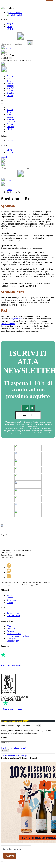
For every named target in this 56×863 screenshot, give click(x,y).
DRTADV (24, 721)
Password (5, 743)
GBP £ (9, 26)
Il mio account (13, 613)
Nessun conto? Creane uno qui (14, 756)
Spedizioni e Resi (14, 633)
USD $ (10, 29)
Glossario (11, 629)
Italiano (18, 12)
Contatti (10, 602)
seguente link (16, 319)
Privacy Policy (13, 638)
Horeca (10, 598)
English (18, 15)
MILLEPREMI (13, 615)
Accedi (4, 157)
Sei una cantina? (14, 600)
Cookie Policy (13, 641)
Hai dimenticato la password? (13, 748)
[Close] (2, 103)
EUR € (10, 24)
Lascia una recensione (11, 666)
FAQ (9, 626)
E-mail (4, 737)
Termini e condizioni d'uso (18, 636)
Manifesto (11, 595)
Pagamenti (11, 631)
